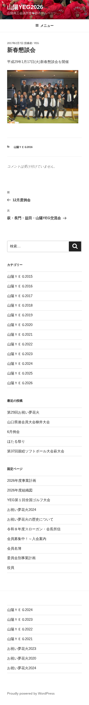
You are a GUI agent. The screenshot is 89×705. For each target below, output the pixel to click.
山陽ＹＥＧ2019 (20, 315)
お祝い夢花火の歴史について (30, 519)
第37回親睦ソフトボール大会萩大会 (35, 451)
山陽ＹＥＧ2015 (20, 276)
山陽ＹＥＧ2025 (20, 373)
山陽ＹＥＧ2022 (20, 344)
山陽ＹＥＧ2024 (20, 363)
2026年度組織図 (20, 490)
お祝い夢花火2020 (21, 658)
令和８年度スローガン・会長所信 (34, 529)
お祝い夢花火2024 (21, 510)
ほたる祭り (16, 441)
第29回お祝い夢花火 (23, 412)
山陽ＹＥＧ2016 (23, 147)
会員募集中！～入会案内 (26, 539)
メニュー (47, 25)
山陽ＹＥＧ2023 (20, 354)
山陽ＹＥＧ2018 (20, 305)
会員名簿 (14, 548)
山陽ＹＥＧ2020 (20, 325)
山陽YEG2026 (25, 7)
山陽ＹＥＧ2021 (20, 334)
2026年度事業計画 (21, 480)
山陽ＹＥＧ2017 (20, 296)
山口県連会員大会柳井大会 (28, 422)
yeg (36, 43)
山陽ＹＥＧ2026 (20, 383)
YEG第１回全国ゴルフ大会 (28, 500)
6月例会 (13, 432)
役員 (10, 568)
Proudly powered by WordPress (31, 693)
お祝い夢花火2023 (21, 649)
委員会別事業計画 (21, 558)
